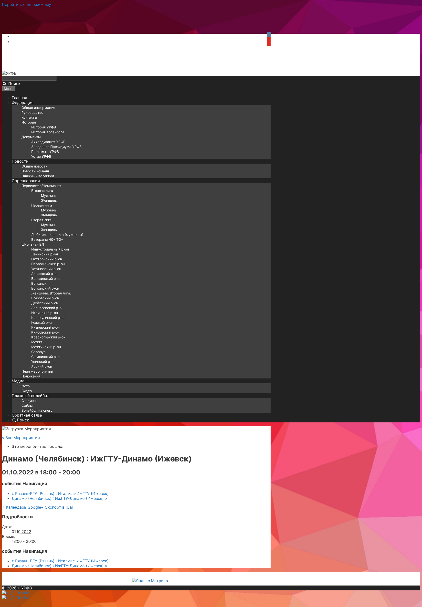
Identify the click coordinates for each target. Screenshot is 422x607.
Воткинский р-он (45, 288)
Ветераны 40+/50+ (47, 239)
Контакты (29, 117)
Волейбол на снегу (37, 410)
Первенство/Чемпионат (41, 186)
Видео (26, 391)
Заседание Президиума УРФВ (56, 147)
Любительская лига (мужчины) (57, 234)
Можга (36, 342)
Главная (19, 97)
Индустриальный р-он (50, 249)
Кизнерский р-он (45, 327)
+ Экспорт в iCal (57, 507)
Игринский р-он (44, 313)
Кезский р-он (42, 322)
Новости (20, 161)
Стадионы (29, 400)
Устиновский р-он (46, 269)
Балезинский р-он (46, 278)
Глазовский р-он (45, 298)
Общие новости (34, 166)
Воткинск (39, 283)
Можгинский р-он (46, 347)
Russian (24, 592)
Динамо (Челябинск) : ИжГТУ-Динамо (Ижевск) (59, 498)
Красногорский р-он (48, 337)
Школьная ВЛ (32, 244)
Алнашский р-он (44, 274)
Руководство (32, 112)
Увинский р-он (43, 361)
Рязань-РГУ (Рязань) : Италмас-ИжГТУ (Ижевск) (60, 493)
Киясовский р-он (45, 332)
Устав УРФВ (41, 156)
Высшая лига (42, 190)
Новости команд (35, 171)
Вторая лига (41, 220)
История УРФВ (43, 127)
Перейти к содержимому (26, 4)
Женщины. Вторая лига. (51, 293)
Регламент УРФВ (45, 151)
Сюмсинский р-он (46, 357)
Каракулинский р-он (48, 317)
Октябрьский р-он (46, 259)
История (28, 122)
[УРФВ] (9, 73)
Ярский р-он (41, 366)
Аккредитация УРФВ (48, 142)
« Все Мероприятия (21, 437)
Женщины (49, 200)
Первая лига (41, 205)
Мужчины (49, 195)
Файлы (27, 405)
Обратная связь (27, 415)
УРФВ (26, 588)
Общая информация (38, 107)
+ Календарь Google (21, 507)
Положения (31, 376)
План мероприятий (37, 371)
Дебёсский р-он (44, 303)
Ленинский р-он (44, 254)
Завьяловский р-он (47, 308)
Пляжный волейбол (37, 176)
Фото (25, 386)
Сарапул (38, 352)
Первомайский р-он (48, 264)
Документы (31, 137)
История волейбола (47, 132)
